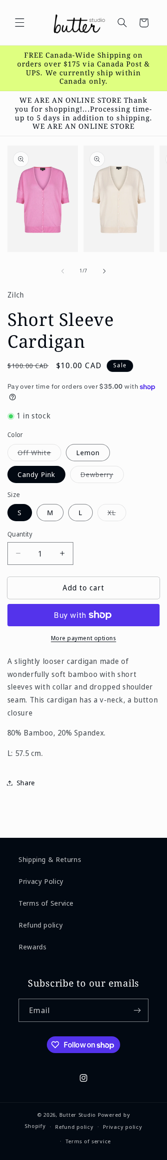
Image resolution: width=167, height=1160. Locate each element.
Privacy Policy (41, 881)
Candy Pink (37, 474)
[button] (19, 22)
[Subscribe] (137, 1010)
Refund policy (41, 924)
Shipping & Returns (50, 859)
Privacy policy (122, 1126)
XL (117, 514)
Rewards (32, 946)
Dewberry (101, 476)
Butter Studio (77, 1114)
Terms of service (88, 1141)
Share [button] (26, 782)
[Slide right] (104, 271)
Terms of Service (46, 903)
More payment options (83, 638)
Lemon (88, 452)
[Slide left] (62, 271)
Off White (39, 454)
